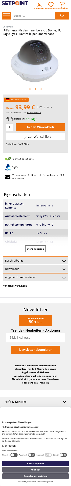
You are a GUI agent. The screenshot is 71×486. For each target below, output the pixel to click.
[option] (35, 61)
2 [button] (35, 89)
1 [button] (30, 89)
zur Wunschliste (39, 136)
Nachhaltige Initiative (23, 158)
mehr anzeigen (35, 248)
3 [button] (41, 89)
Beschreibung (14, 260)
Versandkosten (34, 112)
